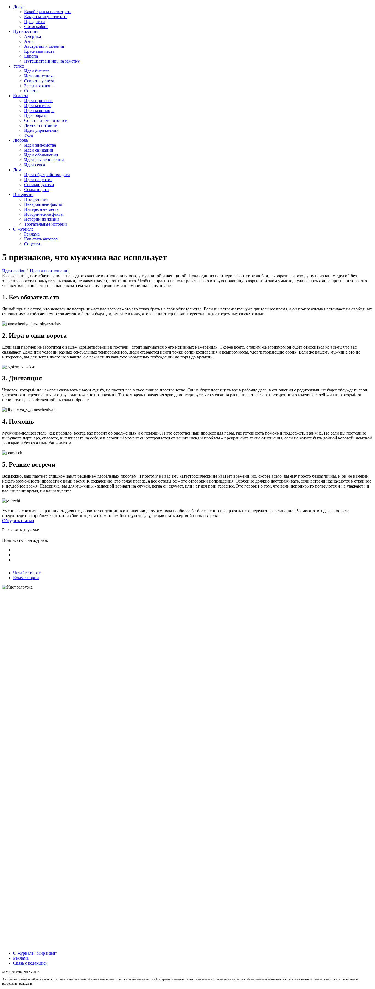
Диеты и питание (40, 125)
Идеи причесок (38, 100)
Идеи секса (34, 165)
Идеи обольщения (41, 155)
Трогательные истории (45, 224)
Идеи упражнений (41, 130)
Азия (28, 41)
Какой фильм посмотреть (47, 11)
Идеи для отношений (44, 160)
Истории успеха (39, 76)
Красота (20, 95)
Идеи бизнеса (37, 71)
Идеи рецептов (38, 179)
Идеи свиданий (38, 150)
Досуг (18, 6)
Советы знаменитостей (46, 120)
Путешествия (25, 31)
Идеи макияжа (37, 105)
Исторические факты (44, 214)
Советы (31, 90)
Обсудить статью (18, 520)
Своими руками (39, 184)
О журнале (23, 229)
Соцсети (32, 244)
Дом (17, 169)
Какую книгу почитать (45, 16)
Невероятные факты (43, 204)
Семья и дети (36, 189)
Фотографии (36, 26)
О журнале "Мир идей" (35, 953)
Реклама (32, 234)
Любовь (20, 140)
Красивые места (39, 51)
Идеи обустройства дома (47, 174)
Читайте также (27, 572)
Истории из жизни (41, 219)
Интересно (23, 194)
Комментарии (26, 577)
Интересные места (41, 209)
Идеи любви (14, 270)
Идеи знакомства (40, 145)
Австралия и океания (44, 46)
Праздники (34, 21)
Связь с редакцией (30, 963)
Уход (28, 135)
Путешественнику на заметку (52, 61)
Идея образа (35, 115)
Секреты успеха (39, 81)
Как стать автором (41, 239)
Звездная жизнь (38, 85)
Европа (31, 56)
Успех (18, 66)
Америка (32, 36)
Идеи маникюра (39, 110)
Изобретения (36, 199)
